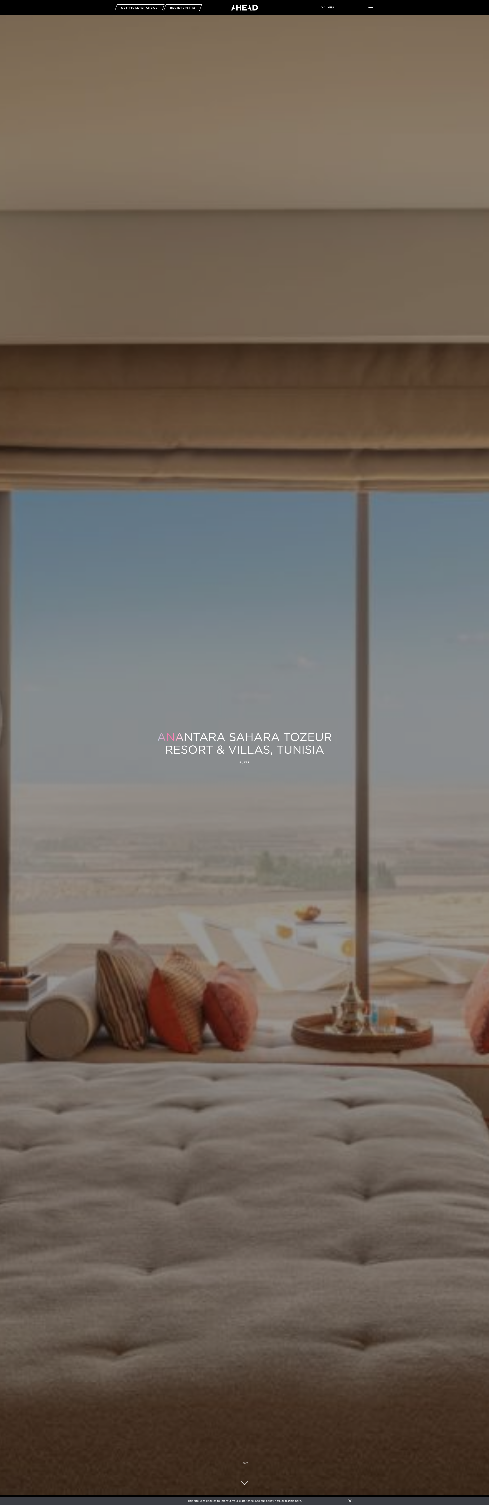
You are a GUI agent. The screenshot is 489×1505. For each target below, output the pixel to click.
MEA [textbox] (331, 7)
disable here (293, 1500)
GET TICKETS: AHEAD (139, 7)
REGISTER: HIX (182, 7)
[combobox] (339, 7)
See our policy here (268, 1500)
